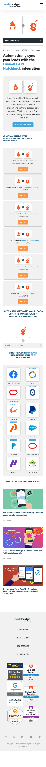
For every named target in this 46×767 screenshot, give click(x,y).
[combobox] (23, 345)
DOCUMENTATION (10, 141)
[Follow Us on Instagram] (14, 736)
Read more (7, 520)
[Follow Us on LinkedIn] (22, 736)
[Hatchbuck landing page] (33, 25)
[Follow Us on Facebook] (6, 736)
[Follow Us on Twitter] (40, 736)
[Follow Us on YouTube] (31, 736)
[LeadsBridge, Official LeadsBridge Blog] (12, 4)
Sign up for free (23, 125)
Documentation (12, 40)
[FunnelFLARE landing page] (13, 25)
